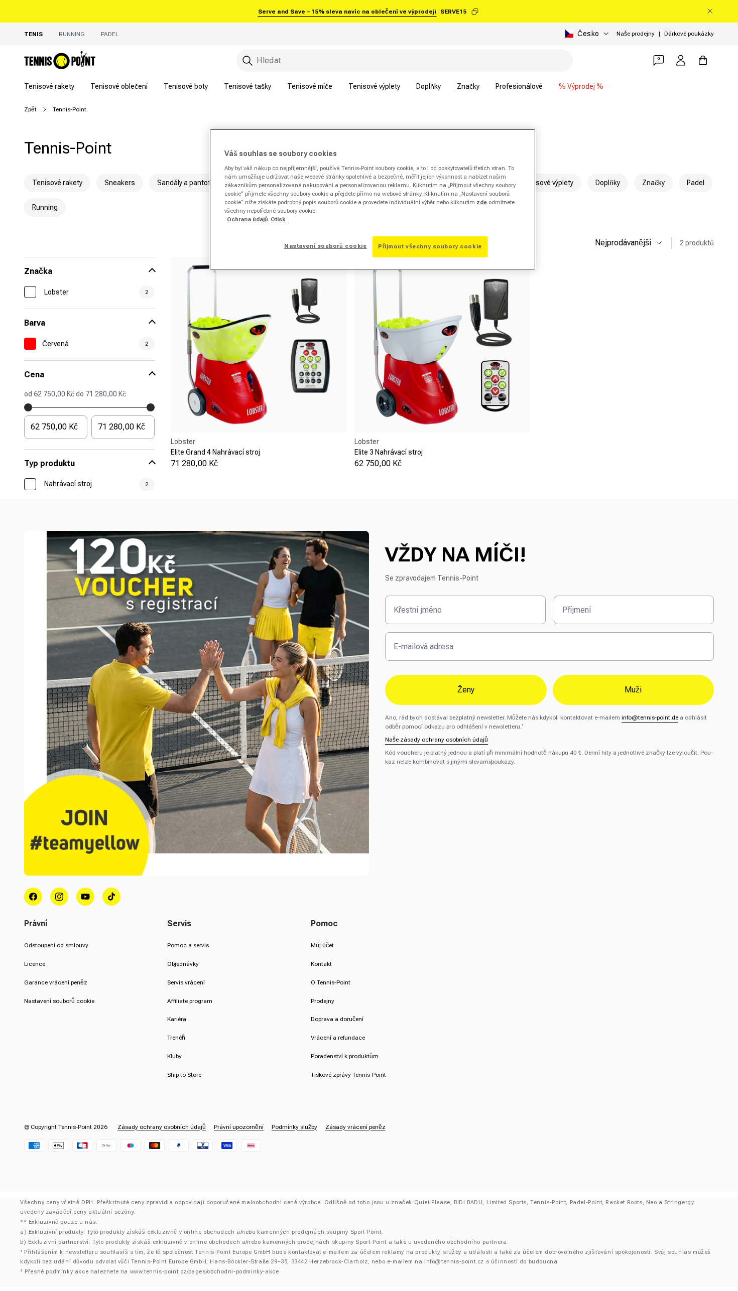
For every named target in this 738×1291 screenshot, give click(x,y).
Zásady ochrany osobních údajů (161, 1126)
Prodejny (322, 1001)
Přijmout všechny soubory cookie (430, 246)
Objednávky (183, 963)
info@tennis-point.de (650, 717)
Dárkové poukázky (689, 33)
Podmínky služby (294, 1126)
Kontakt (321, 963)
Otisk (278, 219)
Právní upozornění (239, 1126)
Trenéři (176, 1037)
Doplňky (428, 86)
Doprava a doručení (337, 1019)
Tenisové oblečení (119, 86)
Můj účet (322, 945)
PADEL (109, 34)
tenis (33, 34)
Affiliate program (189, 1001)
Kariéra (176, 1019)
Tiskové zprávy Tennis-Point (348, 1074)
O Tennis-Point (330, 982)
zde (481, 202)
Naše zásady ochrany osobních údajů (436, 739)
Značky (468, 86)
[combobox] (404, 60)
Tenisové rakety (49, 86)
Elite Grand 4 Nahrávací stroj (215, 452)
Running (72, 34)
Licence (34, 963)
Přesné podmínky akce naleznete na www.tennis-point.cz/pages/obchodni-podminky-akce (152, 1271)
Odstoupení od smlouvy (56, 945)
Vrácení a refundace (338, 1037)
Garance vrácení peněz (55, 982)
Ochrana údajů (247, 219)
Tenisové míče (309, 86)
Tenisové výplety (374, 86)
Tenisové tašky (247, 86)
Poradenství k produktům (345, 1056)
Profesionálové (519, 86)
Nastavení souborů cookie (59, 1001)
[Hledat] (247, 61)
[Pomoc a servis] (659, 60)
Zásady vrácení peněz (355, 1126)
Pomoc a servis (188, 945)
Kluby (174, 1056)
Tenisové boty (186, 86)
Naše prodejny (636, 33)
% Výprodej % (581, 86)
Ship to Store (184, 1074)
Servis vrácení (186, 982)
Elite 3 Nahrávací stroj (388, 452)
